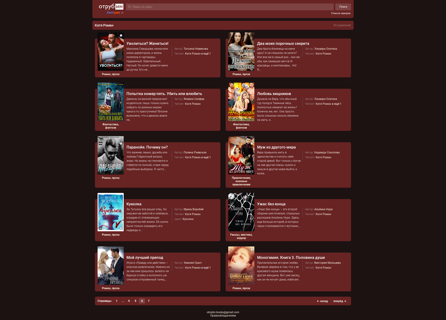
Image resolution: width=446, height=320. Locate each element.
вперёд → (339, 301)
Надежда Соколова (327, 152)
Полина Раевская (195, 152)
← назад (322, 301)
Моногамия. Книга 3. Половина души (291, 257)
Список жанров (341, 13)
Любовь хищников (274, 94)
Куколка (133, 204)
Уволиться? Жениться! (147, 43)
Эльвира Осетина (325, 48)
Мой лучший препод (144, 257)
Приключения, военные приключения (241, 181)
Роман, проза (111, 74)
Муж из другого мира (276, 147)
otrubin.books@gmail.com (223, 312)
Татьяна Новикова (196, 48)
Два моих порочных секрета (283, 43)
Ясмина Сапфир (194, 99)
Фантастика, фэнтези (110, 126)
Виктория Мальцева (327, 262)
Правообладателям (223, 315)
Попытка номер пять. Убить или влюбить (164, 94)
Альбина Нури (323, 209)
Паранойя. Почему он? (147, 147)
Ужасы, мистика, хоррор (241, 236)
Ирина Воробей (193, 209)
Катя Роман (193, 53)
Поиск (343, 6)
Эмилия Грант (193, 262)
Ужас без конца (271, 204)
